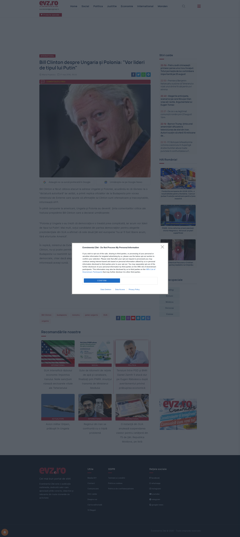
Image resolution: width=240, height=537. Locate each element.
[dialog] (120, 268)
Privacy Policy (134, 289)
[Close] (163, 247)
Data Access (120, 289)
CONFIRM (102, 281)
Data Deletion (105, 289)
